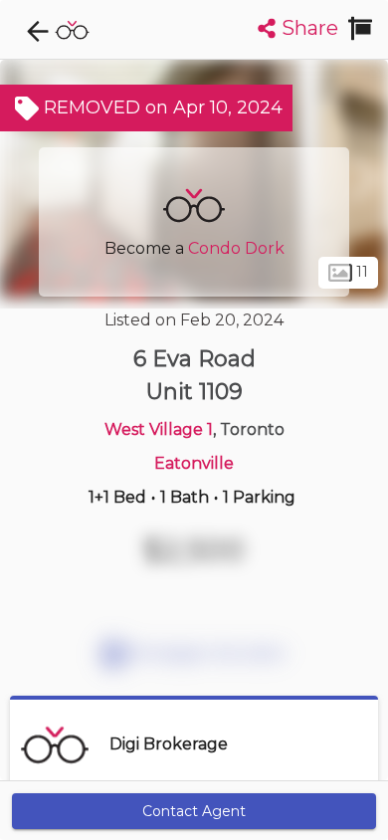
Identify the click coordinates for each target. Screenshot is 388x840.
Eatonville (194, 463)
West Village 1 (158, 429)
